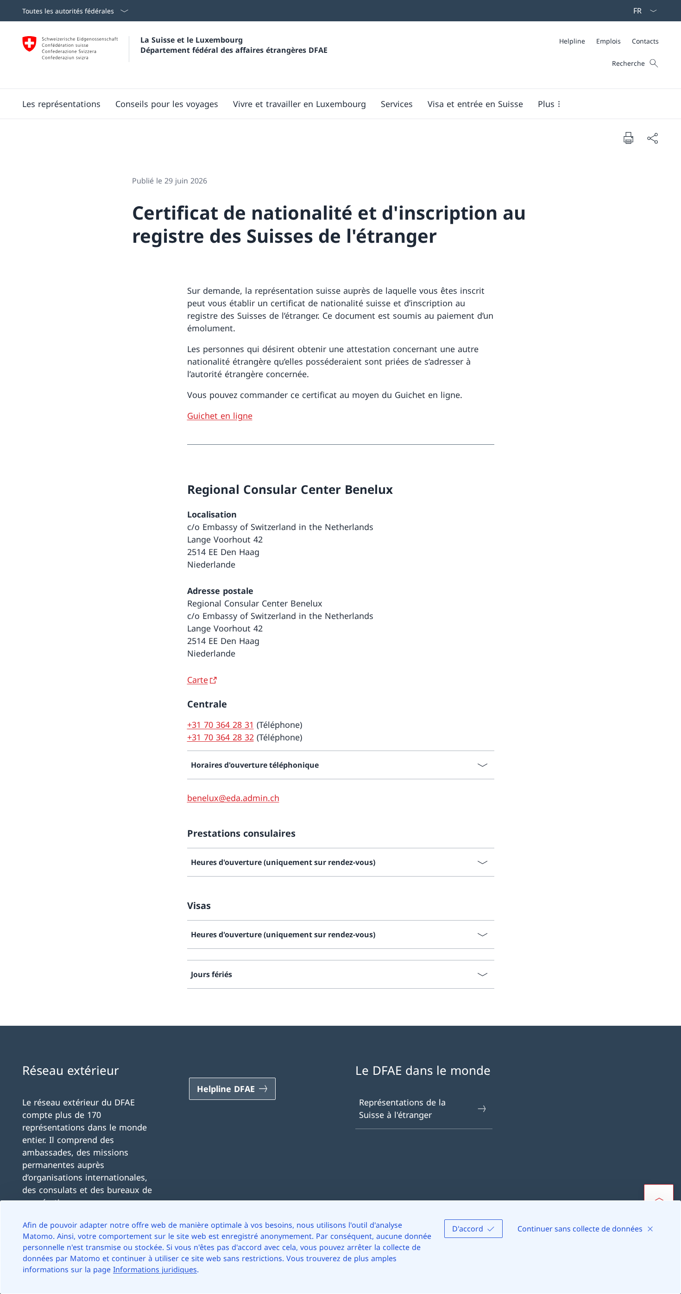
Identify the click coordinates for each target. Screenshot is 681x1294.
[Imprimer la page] (628, 137)
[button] (61, 104)
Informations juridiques (155, 1269)
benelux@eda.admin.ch (233, 797)
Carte (197, 679)
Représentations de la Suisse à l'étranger (402, 1108)
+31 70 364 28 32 (220, 737)
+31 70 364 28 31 (220, 724)
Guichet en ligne (219, 415)
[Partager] (652, 137)
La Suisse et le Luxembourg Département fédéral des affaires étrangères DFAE (234, 45)
